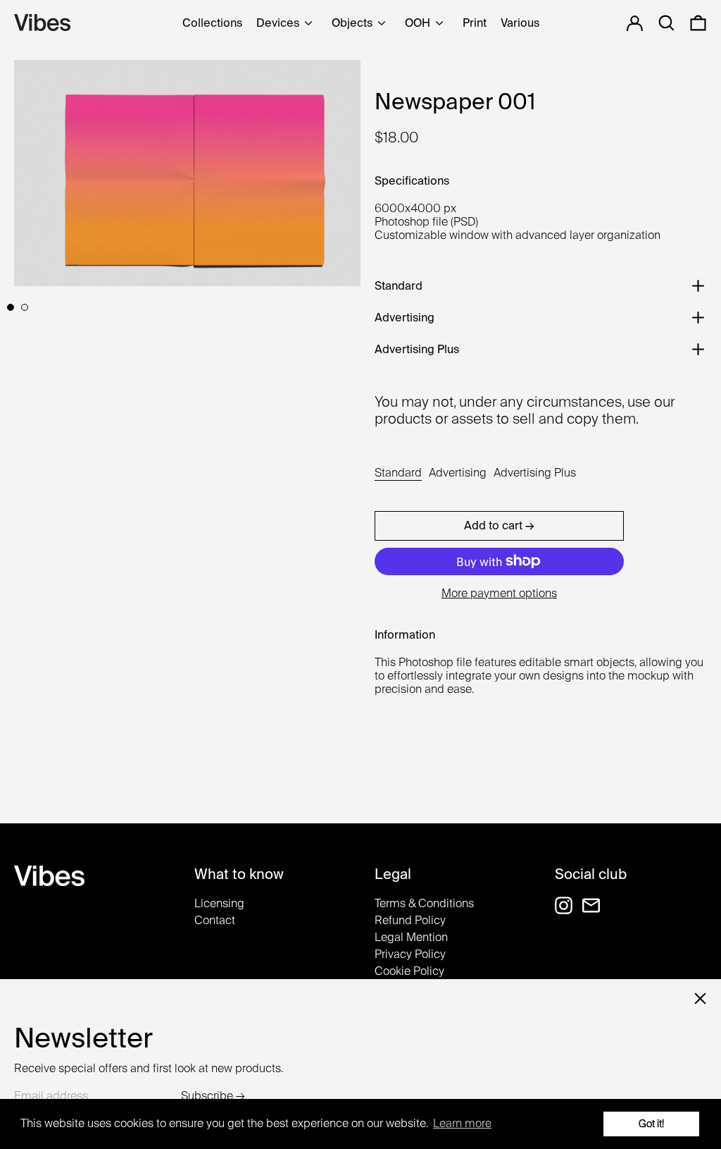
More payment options (499, 593)
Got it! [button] (651, 1123)
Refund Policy (410, 920)
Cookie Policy (409, 971)
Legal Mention (411, 937)
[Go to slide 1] (10, 307)
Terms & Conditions (424, 903)
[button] (698, 23)
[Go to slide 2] (24, 307)
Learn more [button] (462, 1123)
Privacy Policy (410, 954)
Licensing (219, 903)
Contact (214, 920)
